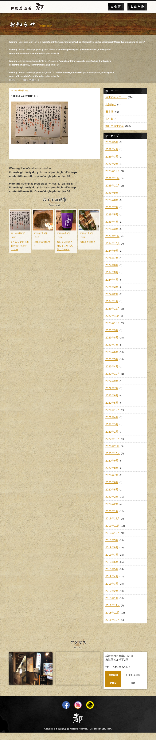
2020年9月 (111, 460)
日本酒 (109, 111)
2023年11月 (112, 315)
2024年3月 (111, 286)
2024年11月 (112, 236)
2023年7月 (111, 344)
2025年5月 (111, 214)
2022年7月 (111, 388)
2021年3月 (111, 424)
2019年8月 (111, 547)
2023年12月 (112, 308)
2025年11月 (112, 178)
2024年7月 (111, 257)
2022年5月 (111, 402)
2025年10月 (112, 185)
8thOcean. (107, 729)
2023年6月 (111, 352)
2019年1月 (111, 598)
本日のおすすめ (114, 126)
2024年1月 (111, 301)
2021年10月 (112, 409)
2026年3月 (111, 156)
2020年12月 (112, 438)
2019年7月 (111, 554)
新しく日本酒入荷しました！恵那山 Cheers (65, 246)
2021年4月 (111, 417)
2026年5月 (111, 142)
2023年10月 (112, 323)
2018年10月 (112, 619)
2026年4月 (111, 149)
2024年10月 (112, 243)
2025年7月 (111, 207)
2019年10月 (112, 532)
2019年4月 (111, 576)
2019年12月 (112, 518)
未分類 (109, 118)
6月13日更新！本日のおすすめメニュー (20, 246)
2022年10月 (112, 373)
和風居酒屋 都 (62, 729)
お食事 (116, 6)
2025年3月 (111, 228)
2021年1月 (111, 431)
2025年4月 (111, 221)
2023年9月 (111, 330)
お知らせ (110, 104)
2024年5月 (111, 272)
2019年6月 (111, 561)
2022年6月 (111, 395)
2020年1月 (111, 511)
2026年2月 (111, 163)
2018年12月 (112, 605)
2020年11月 (112, 446)
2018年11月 (112, 612)
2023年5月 (111, 359)
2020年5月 (111, 489)
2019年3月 (111, 583)
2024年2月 (111, 294)
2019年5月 (111, 569)
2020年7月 (111, 475)
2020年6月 (111, 482)
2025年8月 (111, 200)
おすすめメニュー (116, 97)
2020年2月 (111, 504)
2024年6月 (111, 265)
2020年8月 (111, 467)
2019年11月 (112, 525)
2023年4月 (111, 366)
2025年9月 (111, 192)
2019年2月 (111, 590)
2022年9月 (111, 380)
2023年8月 (111, 337)
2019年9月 (111, 540)
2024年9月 (111, 250)
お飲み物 (137, 6)
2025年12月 (112, 171)
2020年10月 (112, 453)
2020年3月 (111, 496)
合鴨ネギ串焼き (88, 242)
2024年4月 (111, 279)
